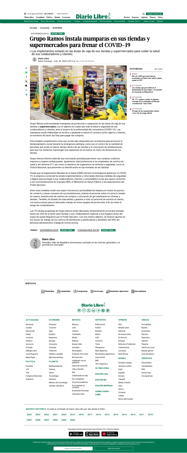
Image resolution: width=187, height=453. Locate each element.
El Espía (121, 341)
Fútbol (98, 328)
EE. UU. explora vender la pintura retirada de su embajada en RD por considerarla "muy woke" (146, 102)
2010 (150, 414)
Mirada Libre (123, 328)
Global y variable (56, 354)
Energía (52, 341)
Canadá (121, 379)
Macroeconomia (56, 357)
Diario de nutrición (79, 366)
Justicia (29, 337)
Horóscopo (146, 373)
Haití (120, 369)
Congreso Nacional (34, 376)
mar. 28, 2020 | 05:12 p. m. (66, 61)
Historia (52, 379)
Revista (127, 17)
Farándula (76, 334)
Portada (33, 28)
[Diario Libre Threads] (103, 310)
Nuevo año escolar (48, 21)
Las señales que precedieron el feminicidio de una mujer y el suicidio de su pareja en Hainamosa (147, 90)
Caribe (121, 396)
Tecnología (53, 376)
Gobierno (29, 379)
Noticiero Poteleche (126, 344)
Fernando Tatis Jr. (134, 21)
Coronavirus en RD (88, 230)
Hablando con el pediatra (79, 361)
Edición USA (101, 374)
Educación (30, 331)
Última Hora (29, 17)
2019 (72, 414)
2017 (89, 414)
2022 (46, 414)
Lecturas (122, 351)
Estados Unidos (125, 363)
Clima (51, 373)
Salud (28, 334)
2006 (55, 420)
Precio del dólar (119, 21)
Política (49, 17)
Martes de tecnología (58, 382)
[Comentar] (26, 86)
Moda (74, 337)
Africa (121, 389)
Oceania (121, 392)
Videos (160, 17)
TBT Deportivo (101, 364)
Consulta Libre (78, 394)
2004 (72, 420)
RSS (143, 369)
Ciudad (29, 328)
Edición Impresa (104, 385)
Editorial (121, 331)
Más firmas (123, 354)
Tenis (97, 344)
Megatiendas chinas (31, 21)
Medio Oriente (124, 382)
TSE (27, 373)
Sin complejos (78, 379)
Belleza (75, 341)
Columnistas (123, 347)
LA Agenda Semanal (90, 21)
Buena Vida (77, 344)
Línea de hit (100, 357)
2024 (29, 414)
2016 (98, 414)
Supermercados (49, 230)
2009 (29, 420)
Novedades (77, 351)
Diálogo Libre (31, 351)
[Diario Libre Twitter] (89, 310)
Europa (121, 376)
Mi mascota (77, 357)
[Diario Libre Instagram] (84, 310)
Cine (74, 328)
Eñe (73, 372)
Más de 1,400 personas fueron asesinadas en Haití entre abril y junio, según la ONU (147, 78)
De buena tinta (124, 334)
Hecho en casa (148, 347)
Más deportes (101, 351)
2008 (37, 420)
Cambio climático (56, 386)
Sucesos (29, 344)
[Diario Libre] (93, 15)
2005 (63, 420)
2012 (133, 414)
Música (75, 324)
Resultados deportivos (105, 354)
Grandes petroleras (64, 21)
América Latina (124, 366)
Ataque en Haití (148, 21)
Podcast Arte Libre (80, 354)
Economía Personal (80, 391)
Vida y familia (78, 369)
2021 (55, 414)
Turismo (52, 328)
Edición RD (100, 380)
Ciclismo (99, 341)
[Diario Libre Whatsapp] (108, 310)
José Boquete (32, 354)
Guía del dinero (148, 354)
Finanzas (52, 324)
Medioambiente (55, 366)
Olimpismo (100, 347)
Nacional (29, 324)
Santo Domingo (45, 61)
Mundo (57, 17)
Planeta (153, 17)
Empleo (52, 334)
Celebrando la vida (80, 376)
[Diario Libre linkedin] (93, 310)
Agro (51, 331)
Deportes (135, 17)
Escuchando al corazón (78, 386)
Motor (97, 334)
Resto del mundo (125, 399)
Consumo (53, 344)
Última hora (102, 368)
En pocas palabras (80, 382)
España (121, 373)
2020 (63, 414)
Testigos (77, 21)
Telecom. (53, 351)
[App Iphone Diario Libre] (92, 434)
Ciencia (52, 369)
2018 (81, 414)
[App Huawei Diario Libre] (109, 434)
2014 (115, 414)
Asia (120, 386)
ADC (120, 324)
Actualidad (40, 17)
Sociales (76, 347)
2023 (37, 414)
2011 (141, 414)
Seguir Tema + (58, 34)
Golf (97, 337)
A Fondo (29, 347)
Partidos (29, 366)
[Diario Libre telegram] (98, 310)
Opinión (144, 17)
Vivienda (52, 347)
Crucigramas (147, 376)
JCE (27, 369)
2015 (107, 414)
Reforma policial (105, 21)
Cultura (75, 331)
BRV (97, 360)
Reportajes (30, 357)
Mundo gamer (147, 351)
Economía (66, 17)
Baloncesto (100, 324)
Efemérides (147, 363)
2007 (46, 420)
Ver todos (158, 69)
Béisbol (98, 331)
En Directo (122, 337)
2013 (124, 414)
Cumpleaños (147, 366)
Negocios (53, 337)
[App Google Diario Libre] (76, 434)
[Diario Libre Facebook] (79, 310)
